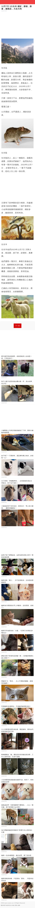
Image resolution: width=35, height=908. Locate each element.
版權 (19, 905)
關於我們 (3, 905)
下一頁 (17, 325)
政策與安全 (9, 905)
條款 (13, 905)
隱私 (16, 905)
